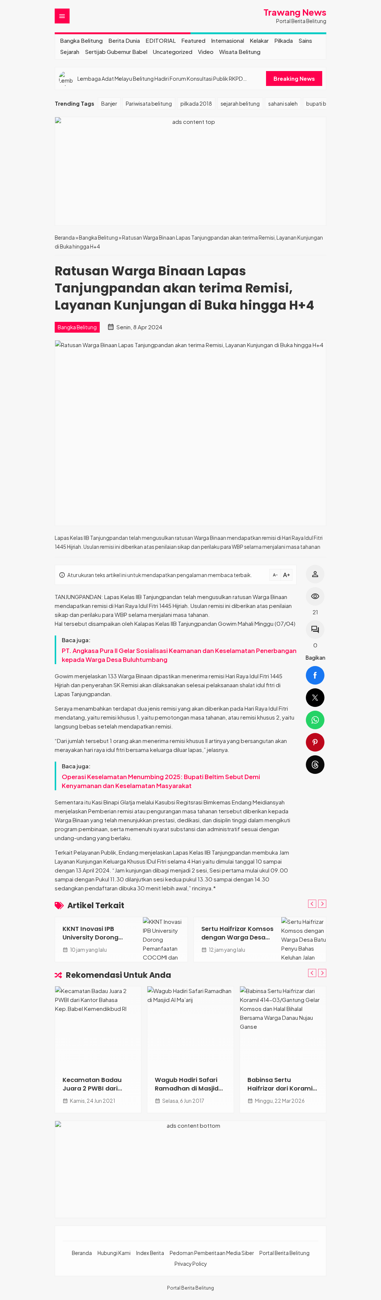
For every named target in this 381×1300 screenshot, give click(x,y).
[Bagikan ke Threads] (315, 764)
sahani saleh (283, 103)
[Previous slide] (312, 904)
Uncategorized (172, 51)
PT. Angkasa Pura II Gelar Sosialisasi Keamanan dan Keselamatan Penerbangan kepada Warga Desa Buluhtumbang (179, 655)
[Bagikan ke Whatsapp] (315, 720)
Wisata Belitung (239, 51)
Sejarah (69, 51)
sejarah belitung (240, 103)
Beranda (82, 1253)
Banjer (109, 103)
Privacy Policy (191, 1264)
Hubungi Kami (114, 1253)
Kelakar (259, 40)
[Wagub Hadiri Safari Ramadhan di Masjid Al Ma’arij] (190, 1027)
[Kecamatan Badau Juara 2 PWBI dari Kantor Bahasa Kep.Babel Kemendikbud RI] (98, 1027)
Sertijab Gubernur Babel (116, 51)
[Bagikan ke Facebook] (315, 675)
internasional (227, 40)
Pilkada (283, 40)
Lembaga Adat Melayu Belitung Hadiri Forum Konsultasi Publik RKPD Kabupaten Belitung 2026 (160, 78)
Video (206, 51)
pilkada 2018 (196, 103)
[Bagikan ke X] (315, 697)
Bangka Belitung (81, 40)
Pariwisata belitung (149, 103)
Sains (305, 40)
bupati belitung (324, 103)
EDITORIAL (160, 40)
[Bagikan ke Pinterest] (315, 742)
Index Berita (150, 1253)
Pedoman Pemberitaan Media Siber (212, 1253)
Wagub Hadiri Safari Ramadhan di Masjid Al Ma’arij (186, 1088)
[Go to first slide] (322, 904)
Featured (193, 40)
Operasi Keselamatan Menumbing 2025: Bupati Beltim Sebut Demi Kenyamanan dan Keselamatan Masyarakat (161, 781)
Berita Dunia (124, 40)
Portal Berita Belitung (284, 1253)
